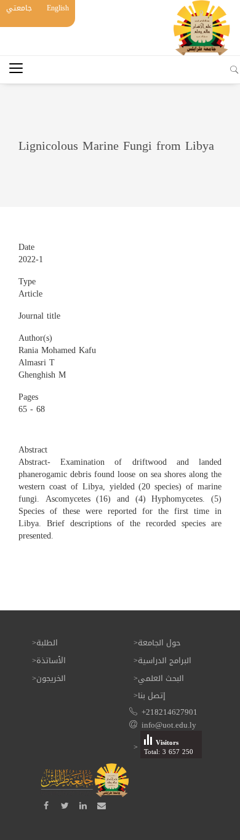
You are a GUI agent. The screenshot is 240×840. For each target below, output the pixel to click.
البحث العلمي (161, 678)
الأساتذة (51, 660)
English (58, 8)
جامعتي (19, 8)
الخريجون (51, 678)
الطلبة (47, 642)
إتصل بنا (152, 695)
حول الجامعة (159, 642)
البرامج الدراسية (164, 660)
